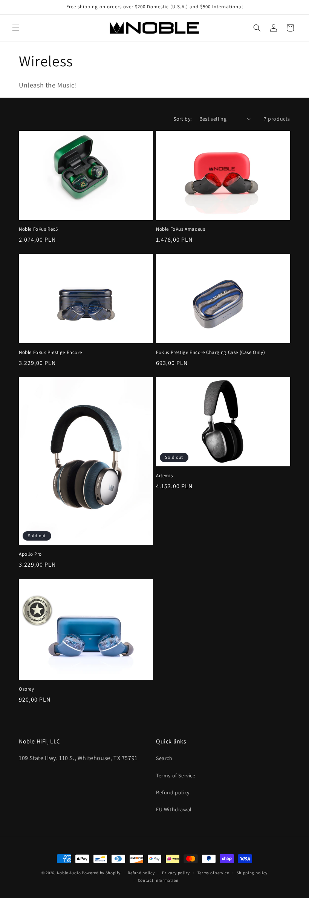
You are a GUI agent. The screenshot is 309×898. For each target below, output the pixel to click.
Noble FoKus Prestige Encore (50, 352)
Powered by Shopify (101, 872)
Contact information (158, 880)
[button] (16, 28)
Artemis (164, 476)
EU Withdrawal (174, 809)
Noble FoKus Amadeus (180, 229)
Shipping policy (252, 872)
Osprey (26, 689)
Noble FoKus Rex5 (38, 229)
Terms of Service (176, 775)
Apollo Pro (30, 554)
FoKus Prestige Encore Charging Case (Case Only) (210, 352)
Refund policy (173, 792)
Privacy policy (176, 872)
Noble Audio (69, 872)
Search (164, 758)
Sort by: (182, 118)
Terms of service (213, 872)
